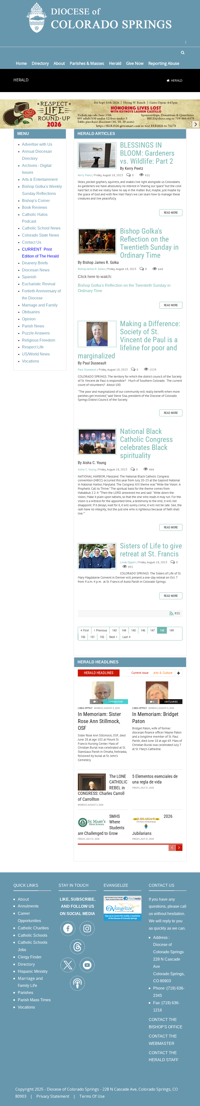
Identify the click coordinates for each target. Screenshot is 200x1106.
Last (125, 637)
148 (162, 630)
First (86, 630)
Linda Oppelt (128, 562)
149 (171, 630)
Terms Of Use (92, 1096)
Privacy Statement (52, 1096)
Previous (101, 630)
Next (112, 637)
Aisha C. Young (87, 469)
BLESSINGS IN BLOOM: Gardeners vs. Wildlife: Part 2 (97, 155)
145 (133, 630)
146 (143, 630)
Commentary (115, 701)
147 (152, 630)
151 (92, 637)
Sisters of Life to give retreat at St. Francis (97, 556)
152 (102, 637)
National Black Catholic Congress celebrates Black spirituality (97, 442)
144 (124, 630)
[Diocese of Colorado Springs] (100, 17)
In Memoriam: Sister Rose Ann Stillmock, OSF (99, 721)
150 (83, 637)
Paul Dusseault (87, 370)
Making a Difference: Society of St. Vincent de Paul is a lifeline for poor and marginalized (97, 334)
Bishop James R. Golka (91, 269)
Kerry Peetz (85, 175)
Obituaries (171, 701)
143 (114, 630)
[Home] (168, 80)
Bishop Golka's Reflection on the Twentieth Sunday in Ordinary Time (97, 241)
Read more (171, 212)
